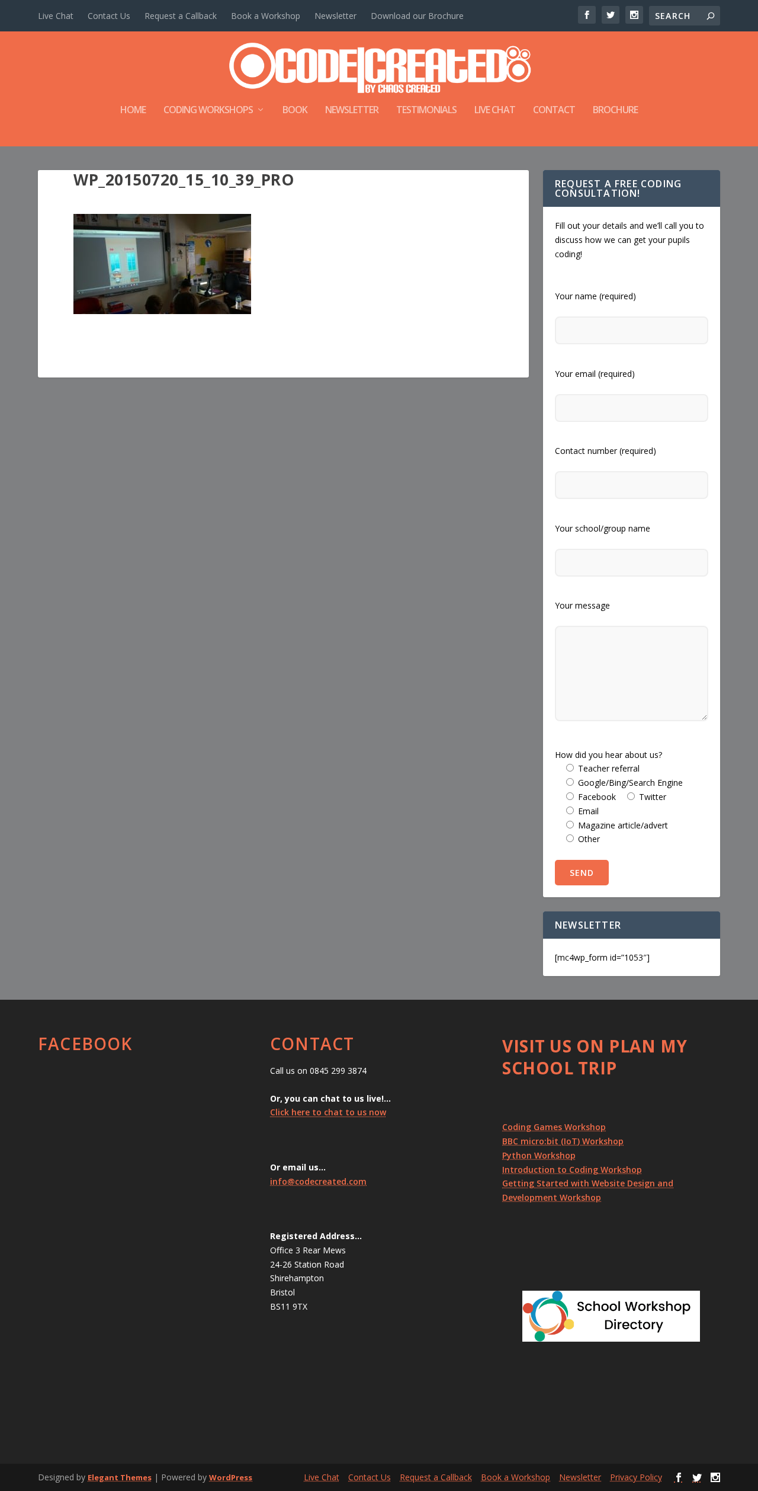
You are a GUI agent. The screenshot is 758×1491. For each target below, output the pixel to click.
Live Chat (55, 15)
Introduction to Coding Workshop (572, 1169)
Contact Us (109, 15)
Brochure (615, 110)
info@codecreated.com (318, 1181)
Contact (554, 110)
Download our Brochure (417, 15)
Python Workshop (539, 1155)
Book (294, 110)
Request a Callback (180, 15)
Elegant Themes (120, 1477)
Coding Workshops (208, 110)
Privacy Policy (636, 1477)
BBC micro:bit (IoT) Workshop (563, 1141)
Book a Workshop (265, 15)
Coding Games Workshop (554, 1126)
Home (133, 110)
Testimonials (426, 110)
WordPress (230, 1477)
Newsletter (335, 15)
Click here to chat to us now (328, 1112)
